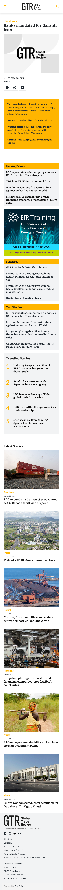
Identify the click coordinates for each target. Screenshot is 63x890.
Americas (9, 492)
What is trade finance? (13, 850)
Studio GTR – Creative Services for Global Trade (24, 858)
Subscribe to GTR (11, 847)
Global (7, 610)
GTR (8, 81)
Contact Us (8, 843)
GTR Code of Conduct (13, 875)
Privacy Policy (10, 868)
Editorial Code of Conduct (15, 879)
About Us (8, 839)
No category (10, 21)
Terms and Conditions (13, 864)
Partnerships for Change (14, 854)
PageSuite (19, 886)
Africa (7, 553)
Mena (7, 795)
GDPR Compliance (12, 871)
